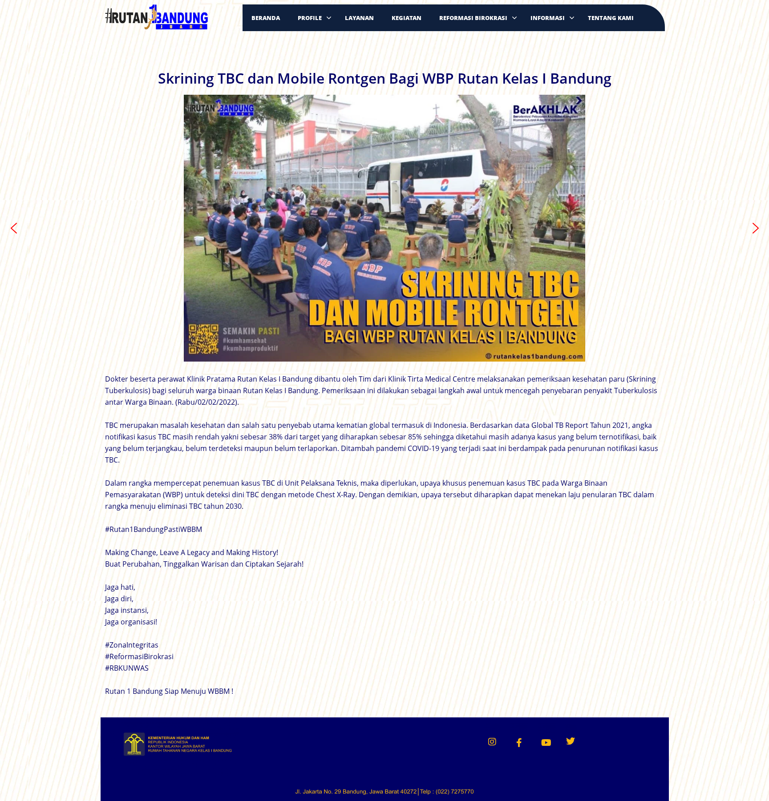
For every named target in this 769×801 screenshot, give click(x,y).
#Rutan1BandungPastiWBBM (153, 529)
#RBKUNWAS (127, 668)
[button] (14, 228)
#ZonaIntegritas (131, 645)
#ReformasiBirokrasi (139, 656)
